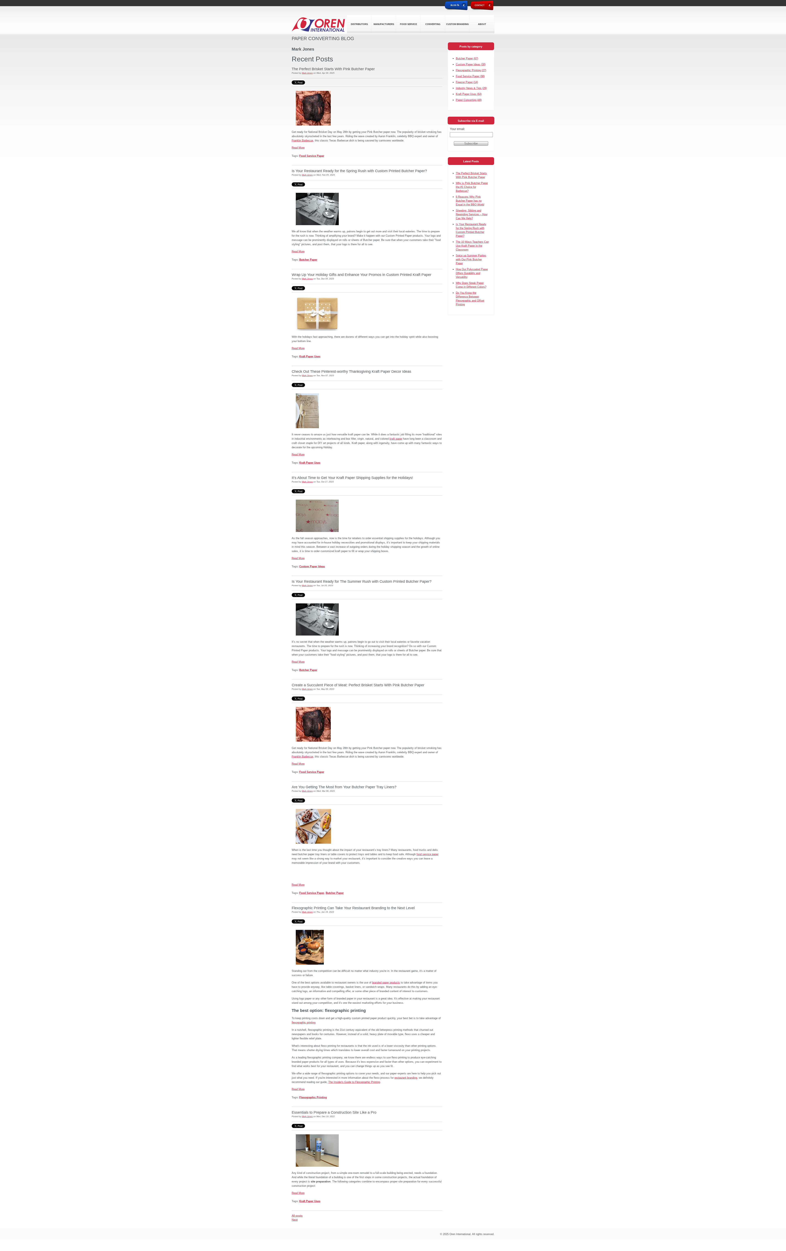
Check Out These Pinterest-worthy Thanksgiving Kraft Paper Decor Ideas (351, 371)
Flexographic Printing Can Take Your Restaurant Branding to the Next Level (353, 908)
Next (295, 1219)
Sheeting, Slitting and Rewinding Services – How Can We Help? (471, 214)
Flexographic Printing (313, 1097)
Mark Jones (307, 73)
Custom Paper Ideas (312, 566)
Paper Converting (469, 100)
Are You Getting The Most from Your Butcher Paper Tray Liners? (344, 787)
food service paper (427, 854)
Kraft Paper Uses (309, 356)
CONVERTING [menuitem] (432, 24)
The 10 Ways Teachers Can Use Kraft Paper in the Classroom (472, 245)
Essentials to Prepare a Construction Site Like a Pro (334, 1112)
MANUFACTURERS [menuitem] (384, 24)
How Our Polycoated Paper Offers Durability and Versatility (472, 273)
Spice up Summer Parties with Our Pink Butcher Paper (471, 259)
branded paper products (386, 982)
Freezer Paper (467, 82)
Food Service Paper (311, 155)
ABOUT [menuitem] (482, 24)
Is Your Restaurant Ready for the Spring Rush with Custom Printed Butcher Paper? (359, 171)
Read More (298, 147)
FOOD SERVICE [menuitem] (408, 24)
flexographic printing (303, 1022)
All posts (297, 1215)
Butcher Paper (308, 259)
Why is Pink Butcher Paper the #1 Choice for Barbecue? (472, 187)
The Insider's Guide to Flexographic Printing (354, 1082)
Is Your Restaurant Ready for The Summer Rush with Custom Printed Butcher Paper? (361, 581)
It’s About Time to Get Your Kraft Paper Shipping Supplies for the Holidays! (352, 478)
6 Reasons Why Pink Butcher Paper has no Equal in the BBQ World (470, 200)
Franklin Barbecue (302, 140)
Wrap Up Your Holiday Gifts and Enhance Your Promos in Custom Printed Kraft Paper (361, 275)
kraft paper (396, 438)
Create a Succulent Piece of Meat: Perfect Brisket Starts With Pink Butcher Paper (358, 685)
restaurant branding (405, 1077)
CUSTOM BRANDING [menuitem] (457, 24)
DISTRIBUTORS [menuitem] (359, 24)
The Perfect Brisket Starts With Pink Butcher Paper (333, 69)
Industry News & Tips (471, 88)
